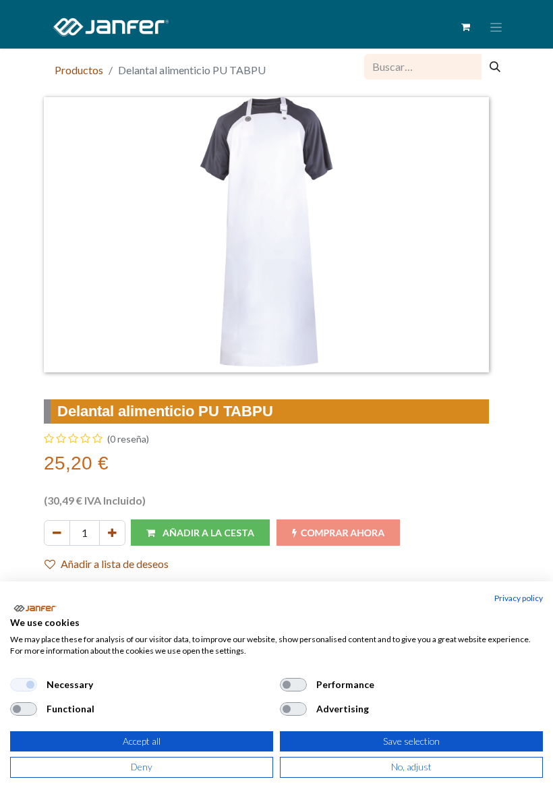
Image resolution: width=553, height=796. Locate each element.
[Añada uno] (112, 533)
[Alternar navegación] (496, 27)
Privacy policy (518, 598)
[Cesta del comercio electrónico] (465, 27)
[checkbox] (23, 684)
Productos (79, 69)
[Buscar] (495, 67)
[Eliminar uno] (57, 533)
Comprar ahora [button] (342, 532)
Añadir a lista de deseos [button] (115, 563)
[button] (200, 532)
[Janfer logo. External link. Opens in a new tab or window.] (34, 608)
